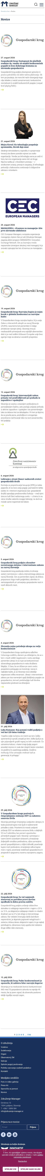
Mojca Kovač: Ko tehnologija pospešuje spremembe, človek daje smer (19, 145)
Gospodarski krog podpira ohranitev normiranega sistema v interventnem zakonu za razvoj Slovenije (22, 565)
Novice (4, 1092)
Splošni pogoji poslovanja (11, 1064)
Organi (3, 1054)
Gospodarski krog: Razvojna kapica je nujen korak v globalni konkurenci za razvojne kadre (21, 314)
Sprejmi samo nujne (30, 1169)
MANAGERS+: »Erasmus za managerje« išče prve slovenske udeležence (21, 229)
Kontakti (4, 1071)
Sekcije (4, 1061)
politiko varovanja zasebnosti (28, 1156)
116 (29, 1035)
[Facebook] (3, 1135)
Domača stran (5, 11)
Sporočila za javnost (9, 1089)
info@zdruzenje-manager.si (12, 1111)
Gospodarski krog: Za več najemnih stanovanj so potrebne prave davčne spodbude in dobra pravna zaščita (18, 899)
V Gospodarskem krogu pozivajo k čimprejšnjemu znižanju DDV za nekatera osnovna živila (20, 815)
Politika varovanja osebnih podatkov (16, 1068)
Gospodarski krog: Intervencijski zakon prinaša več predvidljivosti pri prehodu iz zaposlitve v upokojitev (20, 397)
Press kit (4, 1085)
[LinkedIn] (9, 1135)
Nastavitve (22, 1161)
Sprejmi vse (10, 1169)
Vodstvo (4, 1047)
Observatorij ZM (7, 1057)
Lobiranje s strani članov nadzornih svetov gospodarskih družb (21, 480)
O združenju (7, 1043)
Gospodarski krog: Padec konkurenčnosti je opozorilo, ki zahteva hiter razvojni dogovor (22, 981)
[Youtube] (15, 1135)
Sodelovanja (6, 1050)
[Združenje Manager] (9, 4)
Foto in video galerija (9, 1082)
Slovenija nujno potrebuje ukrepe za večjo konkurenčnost (21, 647)
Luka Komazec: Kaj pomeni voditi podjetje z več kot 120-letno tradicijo (21, 730)
